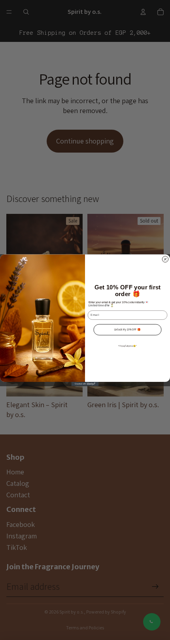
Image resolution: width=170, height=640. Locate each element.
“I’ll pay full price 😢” (127, 345)
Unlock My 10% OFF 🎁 (127, 329)
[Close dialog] (165, 259)
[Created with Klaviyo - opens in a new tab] (85, 384)
